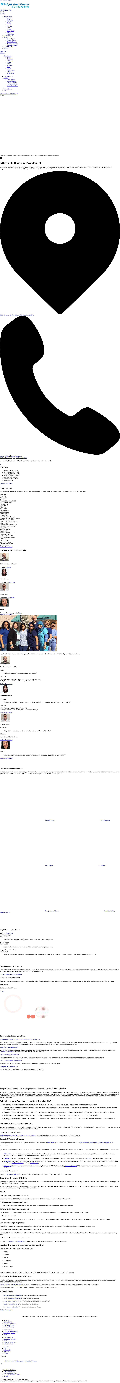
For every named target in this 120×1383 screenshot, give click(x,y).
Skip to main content (5, 0)
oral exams (12, 1135)
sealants (33, 1135)
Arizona (9, 18)
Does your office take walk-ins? (9, 1066)
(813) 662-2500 (17, 1284)
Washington (10, 34)
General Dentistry (12, 42)
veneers (91, 1142)
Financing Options (16, 974)
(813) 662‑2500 (11, 1241)
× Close (2, 53)
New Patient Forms (9, 1325)
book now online (21, 1241)
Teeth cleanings (4, 1135)
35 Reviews (9, 933)
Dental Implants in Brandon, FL (12, 1301)
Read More (8, 567)
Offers (25, 458)
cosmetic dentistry (51, 1142)
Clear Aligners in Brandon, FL (12, 1307)
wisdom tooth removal (70, 1166)
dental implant (34, 1163)
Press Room (7, 1351)
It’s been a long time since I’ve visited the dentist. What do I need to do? (20, 1039)
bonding (110, 1142)
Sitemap (6, 1376)
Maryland (9, 26)
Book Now (3, 51)
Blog (5, 1348)
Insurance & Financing (10, 1339)
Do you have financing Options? (9, 1047)
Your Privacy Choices (14, 1374)
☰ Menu (2, 13)
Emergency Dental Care (52, 911)
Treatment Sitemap (9, 1327)
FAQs (5, 1334)
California (10, 20)
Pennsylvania (10, 31)
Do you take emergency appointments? (11, 1060)
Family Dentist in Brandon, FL (12, 1304)
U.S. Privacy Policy (9, 1371)
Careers (6, 48)
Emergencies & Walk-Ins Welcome (26, 1361)
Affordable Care (8, 35)
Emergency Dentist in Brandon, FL (13, 1295)
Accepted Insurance (18, 458)
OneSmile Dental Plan (6, 1051)
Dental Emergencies (9, 1333)
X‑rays (18, 1135)
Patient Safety (7, 1350)
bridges (101, 1142)
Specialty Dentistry (12, 43)
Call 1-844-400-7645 (6, 93)
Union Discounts (8, 1344)
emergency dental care (12, 1174)
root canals (90, 1158)
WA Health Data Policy (10, 1373)
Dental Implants (11, 40)
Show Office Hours (16, 456)
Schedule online (4, 1284)
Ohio (8, 27)
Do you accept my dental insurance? (10, 1054)
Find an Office (8, 16)
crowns (96, 1142)
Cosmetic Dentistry (12, 45)
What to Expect (8, 46)
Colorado (9, 21)
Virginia (9, 32)
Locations (6, 1320)
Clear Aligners (11, 39)
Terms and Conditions (10, 1370)
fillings (106, 1142)
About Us (6, 1347)
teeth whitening (84, 1142)
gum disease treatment (17, 1163)
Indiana (9, 24)
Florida (9, 23)
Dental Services (8, 1329)
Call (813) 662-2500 (5, 10)
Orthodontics (102, 865)
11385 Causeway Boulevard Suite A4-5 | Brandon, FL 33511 (17, 315)
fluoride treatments (25, 1135)
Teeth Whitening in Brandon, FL (13, 1298)
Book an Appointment (6, 458)
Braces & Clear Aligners (10, 1331)
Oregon (9, 29)
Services (6, 37)
